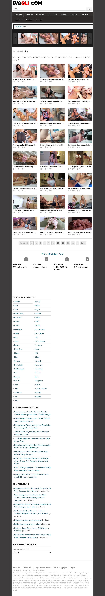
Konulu (16, 345)
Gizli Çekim (39, 333)
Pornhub (38, 361)
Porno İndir (18, 365)
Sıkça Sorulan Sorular (42, 568)
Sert (36, 377)
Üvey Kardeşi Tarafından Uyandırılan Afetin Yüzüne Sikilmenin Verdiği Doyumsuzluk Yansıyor (30, 497)
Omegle (17, 361)
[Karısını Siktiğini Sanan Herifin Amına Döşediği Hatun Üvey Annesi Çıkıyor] (25, 179)
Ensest (17, 321)
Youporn (73, 15)
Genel (16, 333)
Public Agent (19, 369)
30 (68, 243)
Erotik (37, 321)
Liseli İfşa (18, 20)
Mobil (16, 357)
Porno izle (40, 15)
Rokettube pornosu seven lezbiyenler (28, 520)
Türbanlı (63, 15)
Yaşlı (16, 397)
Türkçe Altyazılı (41, 389)
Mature (16, 353)
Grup (16, 337)
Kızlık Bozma (40, 341)
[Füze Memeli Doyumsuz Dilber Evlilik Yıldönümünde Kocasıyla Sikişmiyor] (52, 158)
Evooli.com (28, 570)
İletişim (39, 20)
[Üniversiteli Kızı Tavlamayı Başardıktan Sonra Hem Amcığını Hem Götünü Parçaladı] (80, 179)
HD (49, 15)
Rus (15, 373)
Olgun (37, 357)
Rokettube (29, 15)
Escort (16, 325)
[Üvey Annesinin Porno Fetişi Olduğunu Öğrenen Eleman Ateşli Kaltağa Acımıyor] (25, 158)
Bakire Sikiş (18, 314)
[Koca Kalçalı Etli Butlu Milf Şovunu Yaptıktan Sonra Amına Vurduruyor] (80, 92)
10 (58, 243)
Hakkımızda (27, 568)
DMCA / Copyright (60, 568)
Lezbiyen (38, 345)
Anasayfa (18, 15)
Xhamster (29, 20)
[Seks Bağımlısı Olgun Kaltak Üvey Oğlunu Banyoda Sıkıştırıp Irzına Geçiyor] (80, 158)
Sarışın (17, 377)
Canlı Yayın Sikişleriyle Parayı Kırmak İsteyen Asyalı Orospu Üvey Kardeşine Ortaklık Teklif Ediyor (31, 461)
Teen (16, 385)
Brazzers (17, 317)
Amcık (37, 302)
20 (63, 243)
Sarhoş (37, 373)
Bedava (38, 314)
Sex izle (17, 381)
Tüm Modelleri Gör (52, 254)
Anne (16, 310)
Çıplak (37, 317)
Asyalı (37, 310)
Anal (16, 306)
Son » (83, 243)
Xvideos (38, 393)
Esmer (37, 325)
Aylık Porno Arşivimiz (21, 549)
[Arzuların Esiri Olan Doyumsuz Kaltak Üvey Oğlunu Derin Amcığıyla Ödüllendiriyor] (28, 38)
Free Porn (84, 15)
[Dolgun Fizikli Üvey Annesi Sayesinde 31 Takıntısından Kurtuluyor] (25, 201)
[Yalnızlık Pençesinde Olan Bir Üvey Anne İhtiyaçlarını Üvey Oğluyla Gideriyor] (48, 38)
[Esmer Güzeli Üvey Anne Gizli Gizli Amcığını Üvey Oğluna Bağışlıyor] (25, 223)
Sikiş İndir (39, 381)
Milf (36, 353)
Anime (37, 306)
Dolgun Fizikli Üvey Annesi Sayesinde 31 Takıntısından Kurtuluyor (37, 210)
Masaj (37, 349)
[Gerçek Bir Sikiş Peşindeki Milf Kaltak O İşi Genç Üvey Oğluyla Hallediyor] (52, 223)
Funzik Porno (40, 329)
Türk (55, 15)
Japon (16, 341)
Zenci (16, 400)
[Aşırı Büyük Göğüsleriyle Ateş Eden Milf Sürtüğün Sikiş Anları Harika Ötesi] (25, 92)
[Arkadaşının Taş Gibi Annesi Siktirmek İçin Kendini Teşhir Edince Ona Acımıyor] (25, 136)
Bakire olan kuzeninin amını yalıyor (27, 524)
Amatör (17, 302)
